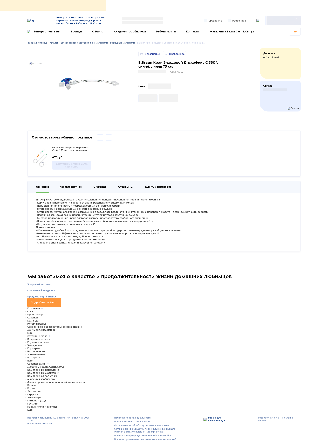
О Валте (98, 31)
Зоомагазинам (36, 354)
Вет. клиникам (36, 351)
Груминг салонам (38, 342)
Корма (31, 388)
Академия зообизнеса (130, 31)
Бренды (76, 31)
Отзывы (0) (125, 186)
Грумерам (33, 348)
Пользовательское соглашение (132, 421)
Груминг (32, 403)
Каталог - (55, 43)
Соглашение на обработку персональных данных (142, 425)
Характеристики (71, 186)
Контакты (193, 31)
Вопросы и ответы (38, 339)
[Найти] (261, 20)
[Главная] (39, 20)
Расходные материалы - (123, 43)
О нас (30, 311)
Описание (42, 186)
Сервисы (32, 317)
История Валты (36, 323)
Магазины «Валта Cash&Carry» (232, 31)
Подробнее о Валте (44, 302)
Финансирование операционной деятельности (56, 382)
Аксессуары (34, 397)
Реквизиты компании (39, 423)
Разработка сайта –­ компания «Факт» (275, 419)
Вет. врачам (34, 357)
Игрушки (32, 394)
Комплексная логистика (42, 376)
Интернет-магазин (47, 31)
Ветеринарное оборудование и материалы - (85, 43)
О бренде (99, 186)
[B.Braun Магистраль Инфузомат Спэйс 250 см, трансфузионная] (41, 158)
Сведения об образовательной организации (54, 326)
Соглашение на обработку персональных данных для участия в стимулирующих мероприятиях (144, 430)
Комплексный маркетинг (42, 373)
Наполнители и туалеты (42, 406)
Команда (32, 320)
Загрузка (144, 98)
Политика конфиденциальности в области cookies (143, 435)
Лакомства (33, 391)
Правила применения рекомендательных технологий (145, 439)
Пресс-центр (35, 314)
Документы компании (41, 330)
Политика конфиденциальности (132, 417)
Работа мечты (166, 31)
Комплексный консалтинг (43, 369)
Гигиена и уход (36, 400)
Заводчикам (34, 345)
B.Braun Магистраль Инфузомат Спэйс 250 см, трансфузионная (70, 148)
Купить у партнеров (158, 186)
